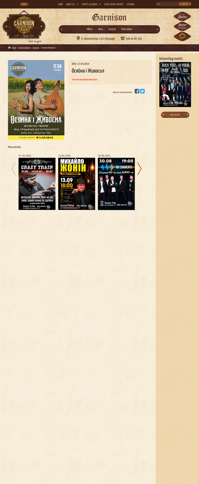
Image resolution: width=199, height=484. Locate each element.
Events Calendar (89, 4)
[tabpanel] (175, 84)
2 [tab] (172, 102)
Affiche (90, 29)
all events (175, 114)
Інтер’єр (112, 29)
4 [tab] (178, 102)
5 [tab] (181, 102)
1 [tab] (169, 102)
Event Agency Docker (113, 4)
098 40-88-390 (134, 38)
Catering (130, 4)
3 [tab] (175, 102)
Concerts (36, 48)
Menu (100, 29)
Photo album (126, 29)
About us (70, 4)
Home (60, 4)
